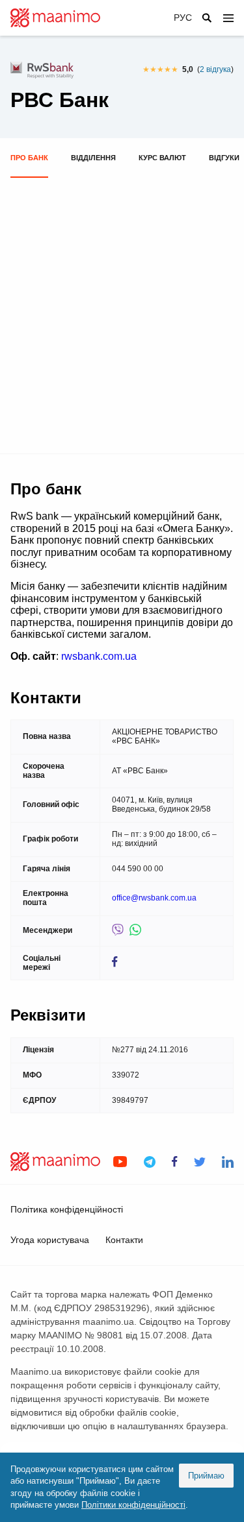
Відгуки (224, 158)
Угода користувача (49, 1240)
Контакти (124, 1240)
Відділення (93, 158)
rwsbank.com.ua (99, 656)
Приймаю (206, 1475)
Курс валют (162, 158)
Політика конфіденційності (66, 1209)
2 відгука (215, 69)
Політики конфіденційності (133, 1505)
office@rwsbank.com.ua (154, 897)
